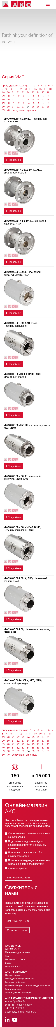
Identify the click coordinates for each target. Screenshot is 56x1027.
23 (23, 92)
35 (33, 96)
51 (13, 103)
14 (30, 89)
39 (3, 99)
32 (18, 96)
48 (48, 99)
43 (23, 99)
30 (8, 96)
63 (23, 106)
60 (8, 106)
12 (20, 89)
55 (33, 103)
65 (33, 106)
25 (33, 92)
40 (8, 99)
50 (8, 103)
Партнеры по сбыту (15, 959)
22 (18, 92)
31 (13, 96)
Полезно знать (12, 966)
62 (18, 106)
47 (43, 99)
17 (45, 89)
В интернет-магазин (18, 877)
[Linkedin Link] (7, 1020)
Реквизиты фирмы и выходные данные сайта (27, 985)
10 (10, 89)
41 (13, 99)
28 (48, 92)
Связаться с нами (17, 930)
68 (48, 106)
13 (25, 89)
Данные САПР (12, 948)
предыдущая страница (15, 85)
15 (35, 89)
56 (38, 103)
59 (3, 106)
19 (3, 92)
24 (28, 92)
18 (50, 89)
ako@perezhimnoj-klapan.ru (20, 1011)
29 (3, 96)
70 (8, 110)
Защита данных (13, 989)
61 (13, 106)
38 (48, 96)
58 (48, 103)
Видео (8, 963)
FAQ (7, 956)
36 (38, 96)
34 (28, 96)
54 (28, 103)
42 (18, 99)
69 (3, 110)
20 (8, 92)
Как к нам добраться (15, 982)
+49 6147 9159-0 (14, 1008)
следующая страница (24, 110)
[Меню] (47, 4)
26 (38, 92)
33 (23, 96)
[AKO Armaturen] (19, 4)
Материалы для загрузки (17, 952)
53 (23, 103)
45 (33, 99)
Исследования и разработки (19, 978)
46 (38, 99)
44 (28, 99)
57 (43, 103)
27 (43, 92)
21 (13, 92)
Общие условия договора (18, 992)
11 (15, 89)
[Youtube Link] (15, 1020)
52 (18, 103)
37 (43, 96)
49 (3, 103)
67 (43, 106)
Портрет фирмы (13, 975)
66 (38, 106)
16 (40, 89)
